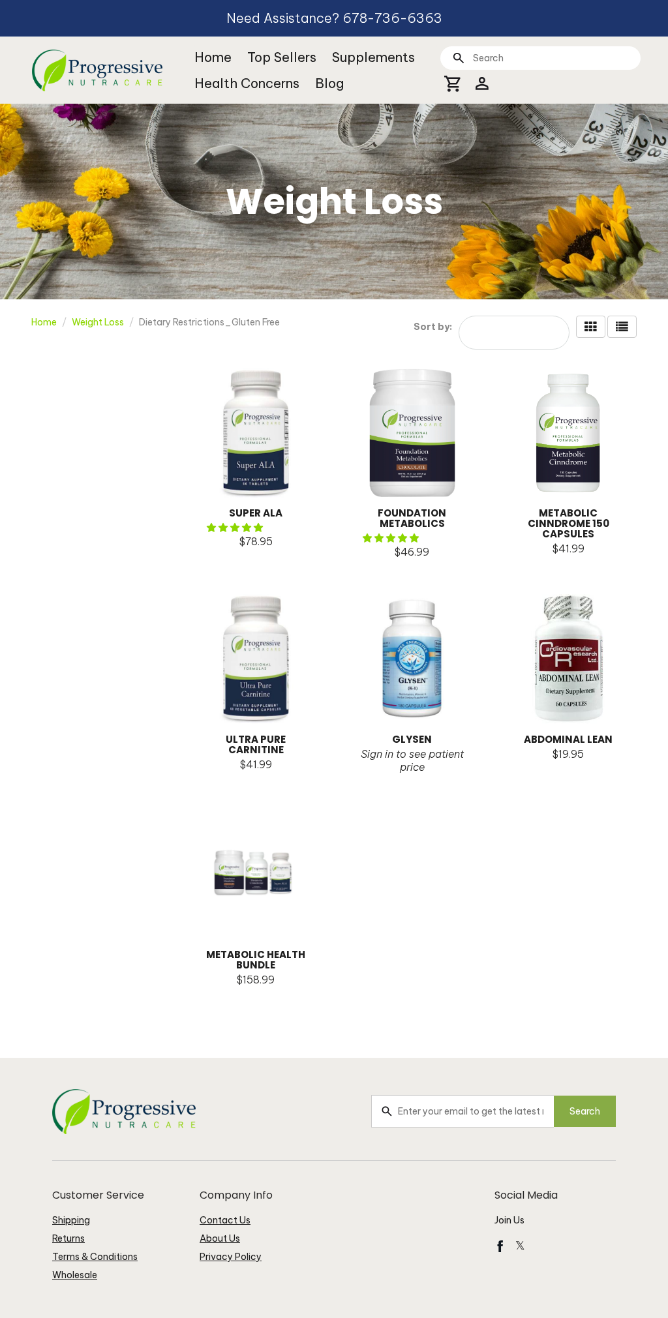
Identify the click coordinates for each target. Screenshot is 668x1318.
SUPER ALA (255, 513)
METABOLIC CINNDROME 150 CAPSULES (568, 523)
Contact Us (225, 1220)
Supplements (373, 57)
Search (584, 1111)
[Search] (458, 57)
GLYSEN (412, 739)
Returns (68, 1238)
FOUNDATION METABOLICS (412, 518)
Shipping (71, 1220)
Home (213, 57)
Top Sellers (281, 57)
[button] (236, 527)
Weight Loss (98, 322)
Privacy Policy (231, 1257)
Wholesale (74, 1275)
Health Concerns (246, 83)
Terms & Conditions (95, 1257)
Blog (329, 83)
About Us (220, 1238)
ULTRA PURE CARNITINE (256, 744)
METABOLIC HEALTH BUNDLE (255, 960)
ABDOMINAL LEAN (568, 739)
